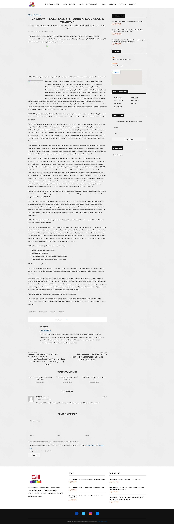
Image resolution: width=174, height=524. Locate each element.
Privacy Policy (90, 445)
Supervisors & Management (88, 4)
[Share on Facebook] (70, 320)
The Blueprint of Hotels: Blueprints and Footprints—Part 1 (87, 488)
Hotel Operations (69, 4)
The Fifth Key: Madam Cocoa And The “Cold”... (40, 378)
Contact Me (122, 4)
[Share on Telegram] (78, 320)
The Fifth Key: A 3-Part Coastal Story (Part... (67, 378)
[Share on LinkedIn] (74, 320)
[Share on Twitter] (72, 320)
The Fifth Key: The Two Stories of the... (94, 378)
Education (32, 311)
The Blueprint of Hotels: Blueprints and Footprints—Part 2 (87, 479)
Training (61, 311)
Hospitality (43, 311)
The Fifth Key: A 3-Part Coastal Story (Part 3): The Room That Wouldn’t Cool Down (127, 31)
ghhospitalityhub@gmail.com (121, 59)
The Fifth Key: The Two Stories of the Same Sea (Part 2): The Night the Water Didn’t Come (128, 40)
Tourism (52, 311)
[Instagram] (90, 513)
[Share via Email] (80, 320)
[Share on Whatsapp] (76, 320)
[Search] (141, 4)
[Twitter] (83, 513)
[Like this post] (68, 320)
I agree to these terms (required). (41, 451)
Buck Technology (102, 521)
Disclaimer (132, 4)
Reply (105, 396)
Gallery (104, 4)
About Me (112, 4)
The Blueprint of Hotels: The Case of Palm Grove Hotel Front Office (86, 496)
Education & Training (52, 4)
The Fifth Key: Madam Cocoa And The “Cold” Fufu (127, 22)
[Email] (97, 513)
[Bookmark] (145, 4)
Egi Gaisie (38, 31)
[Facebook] (76, 513)
